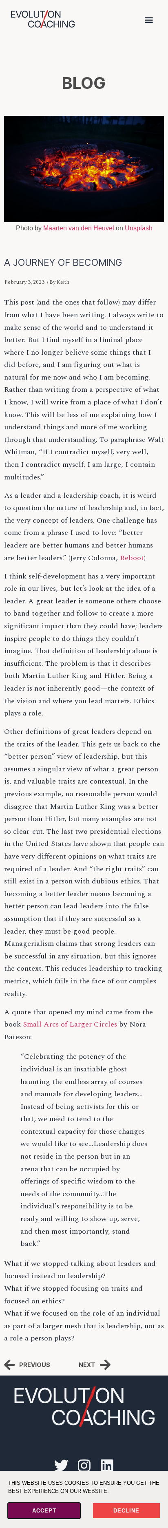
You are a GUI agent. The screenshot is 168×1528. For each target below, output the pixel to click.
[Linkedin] (106, 1465)
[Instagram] (84, 1465)
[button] (149, 19)
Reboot (132, 557)
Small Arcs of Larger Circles (70, 1024)
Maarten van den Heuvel (78, 228)
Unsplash (139, 228)
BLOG (84, 83)
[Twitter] (61, 1465)
